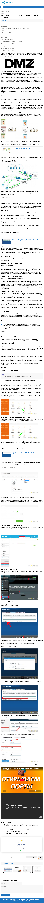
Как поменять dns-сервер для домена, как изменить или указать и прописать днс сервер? (17, 874)
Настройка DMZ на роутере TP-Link (9, 46)
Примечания (4, 37)
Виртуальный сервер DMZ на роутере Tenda (11, 43)
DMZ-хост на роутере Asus (7, 48)
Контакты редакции (34, 899)
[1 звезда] (1, 857)
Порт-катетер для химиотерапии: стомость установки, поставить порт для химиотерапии (7, 874)
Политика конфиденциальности (15, 899)
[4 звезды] (4, 857)
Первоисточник (5, 26)
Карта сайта (39, 899)
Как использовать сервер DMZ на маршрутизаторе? (12, 41)
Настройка (3, 30)
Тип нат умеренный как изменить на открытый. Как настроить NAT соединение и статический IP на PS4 (36, 874)
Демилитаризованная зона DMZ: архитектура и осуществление (15, 28)
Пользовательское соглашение (25, 899)
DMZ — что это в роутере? (7, 39)
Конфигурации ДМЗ (6, 32)
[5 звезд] (5, 857)
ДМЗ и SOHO (4, 35)
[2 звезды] (2, 857)
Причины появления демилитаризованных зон (11, 24)
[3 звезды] (3, 857)
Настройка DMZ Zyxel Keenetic (8, 50)
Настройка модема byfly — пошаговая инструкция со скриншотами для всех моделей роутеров (27, 874)
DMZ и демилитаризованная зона (21, 148)
